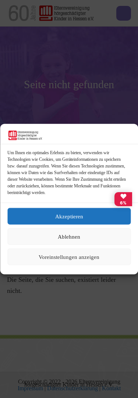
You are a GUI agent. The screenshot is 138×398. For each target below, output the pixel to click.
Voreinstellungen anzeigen (69, 257)
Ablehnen (69, 236)
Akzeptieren (69, 216)
